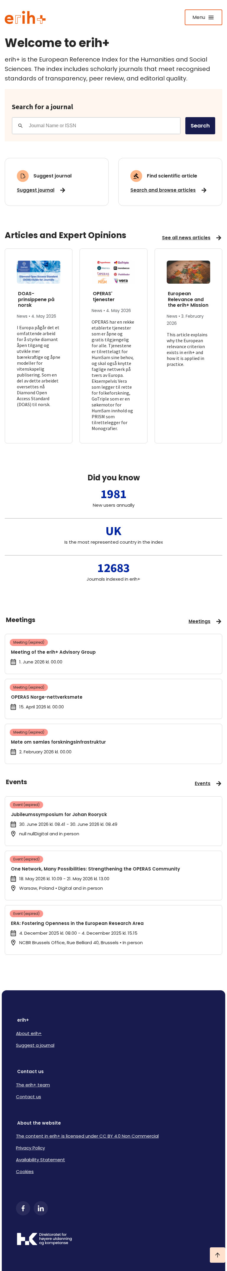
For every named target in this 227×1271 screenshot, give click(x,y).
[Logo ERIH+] (25, 17)
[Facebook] (23, 1208)
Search (200, 125)
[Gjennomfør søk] (20, 126)
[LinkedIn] (41, 1208)
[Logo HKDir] (113, 1239)
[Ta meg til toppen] (217, 1255)
